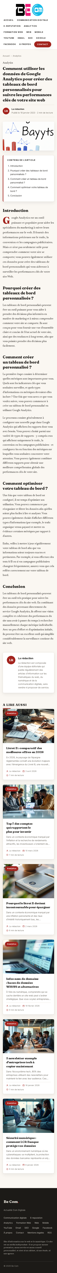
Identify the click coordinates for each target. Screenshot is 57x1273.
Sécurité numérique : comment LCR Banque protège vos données (22, 1142)
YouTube (9, 38)
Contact (42, 44)
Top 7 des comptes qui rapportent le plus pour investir (19, 827)
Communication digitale (32, 20)
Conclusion (16, 195)
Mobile (39, 32)
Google (41, 38)
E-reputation (12, 26)
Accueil (9, 20)
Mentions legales (36, 1232)
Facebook (10, 44)
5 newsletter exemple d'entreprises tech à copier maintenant (21, 1062)
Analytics (30, 26)
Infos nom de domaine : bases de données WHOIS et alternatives (22, 982)
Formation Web (13, 32)
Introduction (16, 166)
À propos (25, 44)
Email (21, 38)
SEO (30, 38)
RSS (50, 1232)
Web (28, 32)
